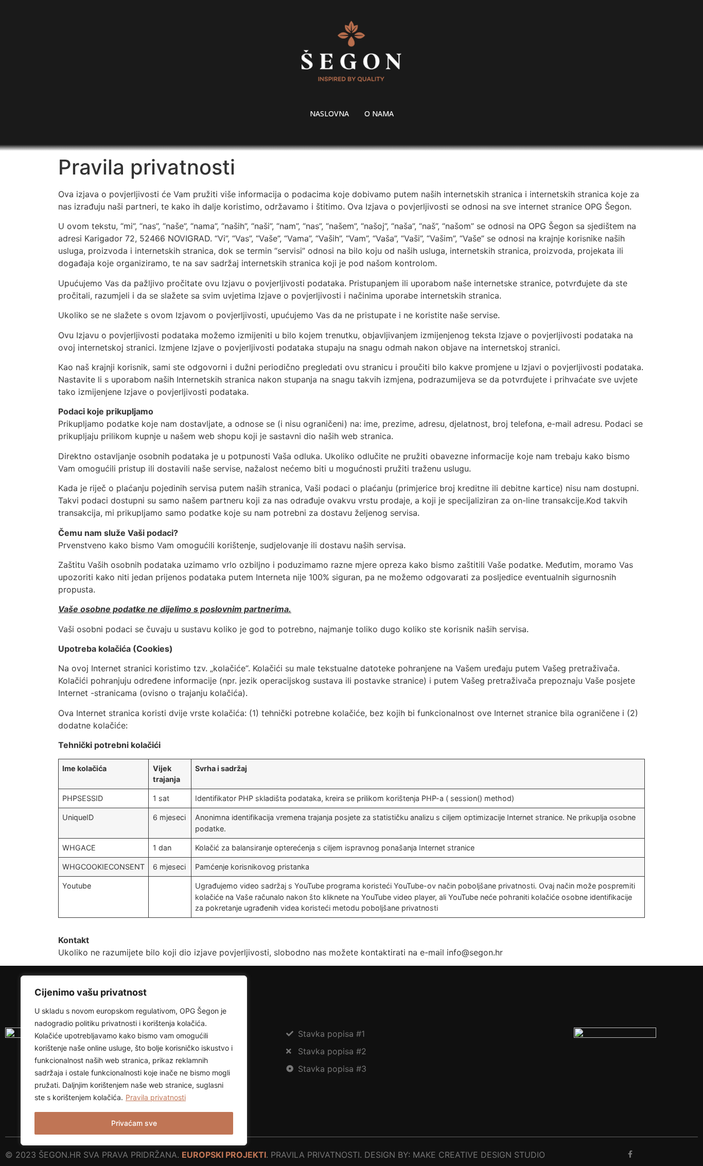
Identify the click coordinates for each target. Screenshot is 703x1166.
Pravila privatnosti (156, 1097)
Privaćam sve (134, 1123)
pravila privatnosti (315, 1155)
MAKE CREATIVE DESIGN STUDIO (479, 1155)
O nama (379, 113)
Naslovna (329, 113)
